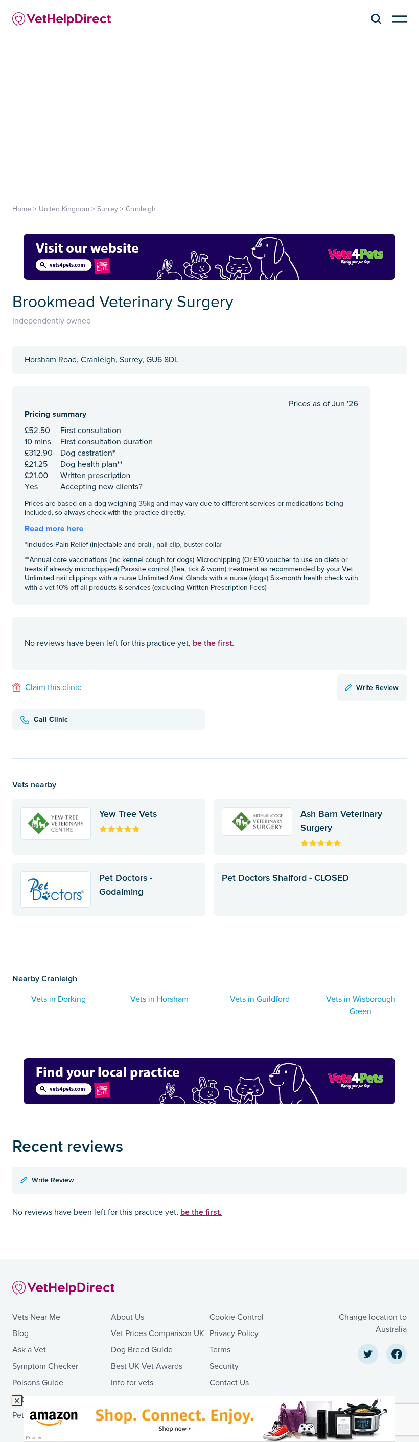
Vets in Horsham (159, 999)
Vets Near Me (36, 1317)
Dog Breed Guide (142, 1350)
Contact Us (229, 1383)
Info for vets (132, 1383)
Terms (220, 1350)
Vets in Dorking (58, 999)
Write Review (377, 687)
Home (21, 209)
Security (224, 1366)
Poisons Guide (37, 1383)
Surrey (107, 209)
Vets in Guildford (260, 999)
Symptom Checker (45, 1366)
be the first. (213, 643)
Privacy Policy (234, 1333)
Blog (20, 1333)
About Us (127, 1317)
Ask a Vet (29, 1350)
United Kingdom (64, 209)
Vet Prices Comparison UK (157, 1333)
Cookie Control (237, 1317)
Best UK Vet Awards (146, 1366)
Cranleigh (141, 209)
